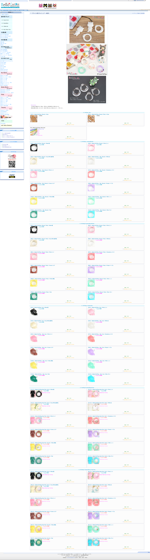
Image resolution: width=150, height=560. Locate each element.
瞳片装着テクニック (6, 145)
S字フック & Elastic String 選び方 (9, 137)
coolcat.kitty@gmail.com (71, 557)
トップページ (134, 13)
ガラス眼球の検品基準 (6, 133)
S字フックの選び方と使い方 (8, 135)
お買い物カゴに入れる (70, 124)
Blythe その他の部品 (141, 13)
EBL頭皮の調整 (5, 144)
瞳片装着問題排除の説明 (7, 147)
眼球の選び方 (5, 134)
